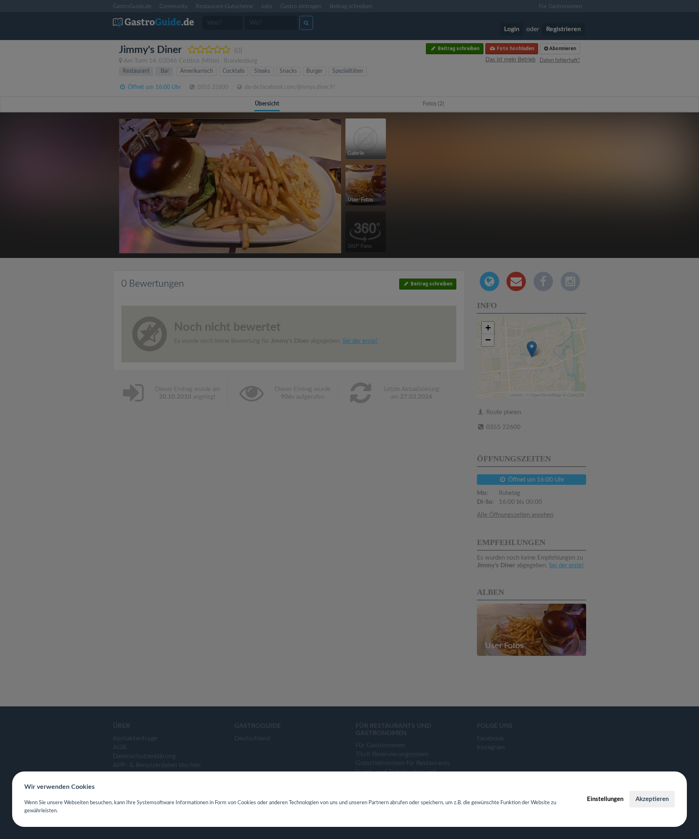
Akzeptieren (652, 799)
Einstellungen (605, 799)
